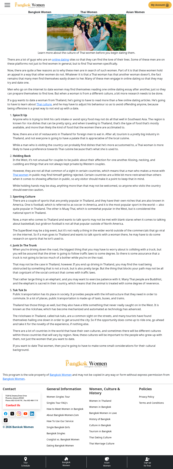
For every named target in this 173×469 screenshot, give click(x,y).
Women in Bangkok (100, 406)
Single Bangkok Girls (58, 427)
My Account (158, 4)
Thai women (21, 175)
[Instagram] (19, 414)
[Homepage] (30, 5)
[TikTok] (6, 420)
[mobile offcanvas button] (7, 5)
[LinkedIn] (32, 414)
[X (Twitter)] (12, 414)
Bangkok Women (39, 12)
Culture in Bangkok (100, 425)
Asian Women (135, 12)
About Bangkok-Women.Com (63, 415)
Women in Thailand (100, 400)
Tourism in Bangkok (100, 431)
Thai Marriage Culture (101, 443)
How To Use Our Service (60, 421)
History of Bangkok (99, 419)
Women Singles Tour (58, 396)
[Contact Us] (22, 400)
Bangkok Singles (56, 433)
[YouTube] (25, 414)
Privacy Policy (146, 396)
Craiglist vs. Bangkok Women (63, 439)
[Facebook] (6, 414)
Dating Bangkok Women (60, 445)
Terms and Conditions (151, 402)
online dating (60, 59)
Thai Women (88, 12)
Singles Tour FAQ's (57, 402)
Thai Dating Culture (100, 437)
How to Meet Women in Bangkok (65, 409)
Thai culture (44, 104)
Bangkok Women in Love (103, 413)
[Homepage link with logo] (86, 364)
